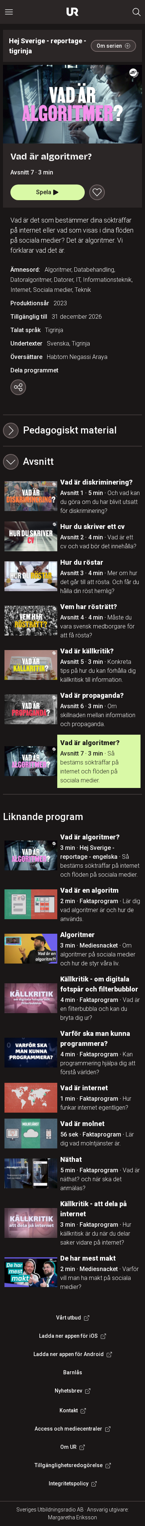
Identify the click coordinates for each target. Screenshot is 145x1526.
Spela (43, 192)
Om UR (68, 1447)
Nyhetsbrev (68, 1391)
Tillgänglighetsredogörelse (69, 1465)
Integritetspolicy (68, 1483)
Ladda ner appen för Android (68, 1354)
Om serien (109, 46)
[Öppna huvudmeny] (8, 11)
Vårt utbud (68, 1318)
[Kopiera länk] (18, 387)
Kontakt (68, 1410)
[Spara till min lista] (97, 192)
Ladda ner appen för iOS (68, 1336)
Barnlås (72, 1372)
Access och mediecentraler (68, 1429)
